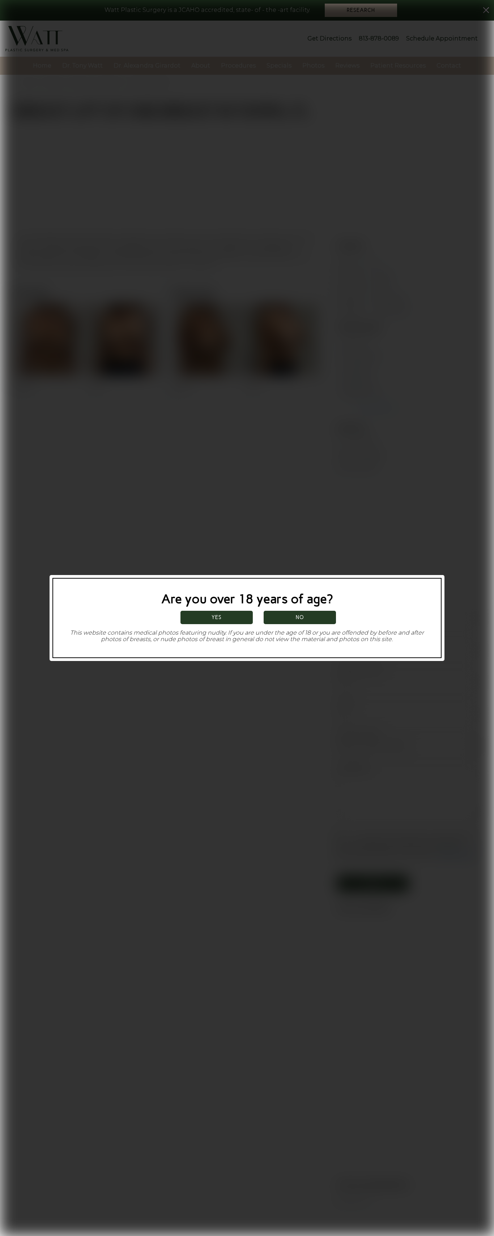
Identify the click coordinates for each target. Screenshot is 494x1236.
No (300, 617)
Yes (217, 617)
